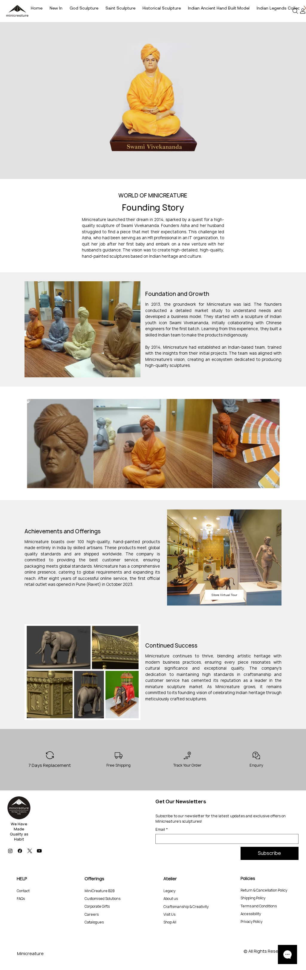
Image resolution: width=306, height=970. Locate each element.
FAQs (21, 898)
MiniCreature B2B (99, 891)
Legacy (169, 891)
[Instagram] (10, 851)
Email (161, 829)
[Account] (303, 11)
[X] (30, 851)
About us (170, 898)
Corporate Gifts (97, 906)
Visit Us (169, 914)
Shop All (169, 922)
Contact (23, 891)
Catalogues (94, 922)
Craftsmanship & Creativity (186, 906)
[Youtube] (39, 851)
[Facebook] (20, 851)
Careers (92, 914)
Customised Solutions (102, 898)
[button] (295, 11)
